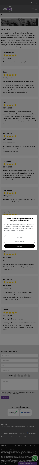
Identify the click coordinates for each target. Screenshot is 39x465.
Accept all (19, 246)
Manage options (19, 241)
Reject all (19, 237)
